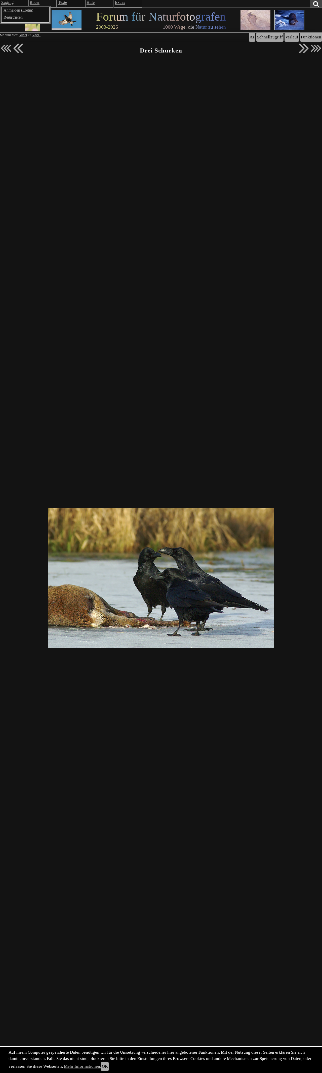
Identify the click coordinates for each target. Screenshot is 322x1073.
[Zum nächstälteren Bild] (316, 48)
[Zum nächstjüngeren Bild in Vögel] (18, 48)
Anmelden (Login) (18, 10)
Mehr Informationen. (82, 1066)
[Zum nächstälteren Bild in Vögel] (304, 48)
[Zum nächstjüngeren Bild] (6, 48)
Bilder (23, 35)
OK (105, 1066)
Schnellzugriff (270, 37)
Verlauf (291, 37)
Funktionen (311, 37)
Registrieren (13, 17)
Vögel (36, 35)
